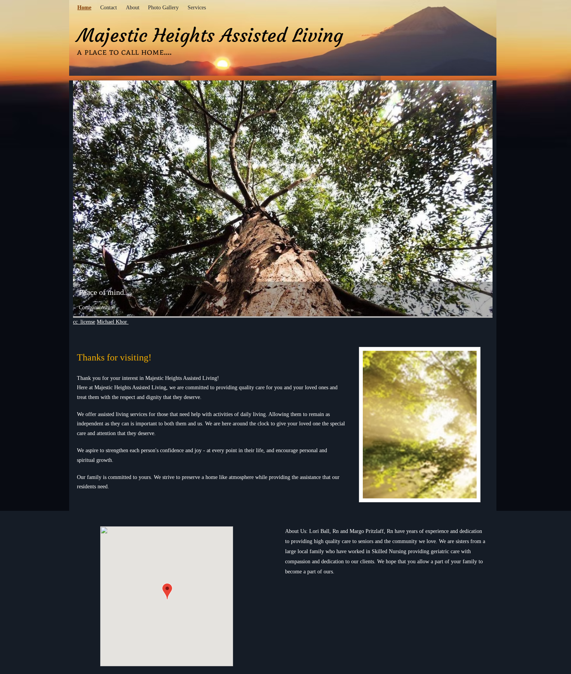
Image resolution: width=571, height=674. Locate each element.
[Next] (485, 208)
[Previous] (80, 208)
